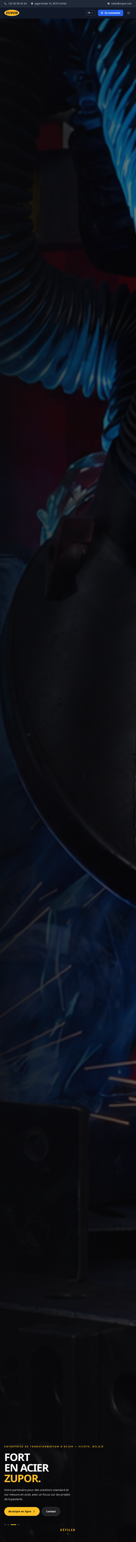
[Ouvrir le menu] (128, 13)
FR (89, 12)
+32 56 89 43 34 (17, 3)
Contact (51, 1511)
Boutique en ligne (19, 1511)
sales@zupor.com (121, 3)
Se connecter (112, 12)
